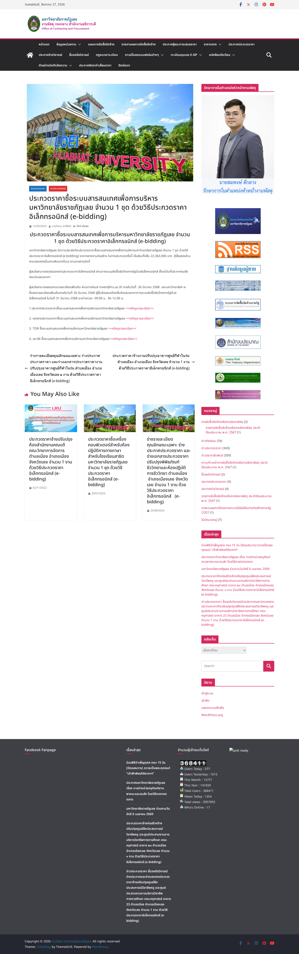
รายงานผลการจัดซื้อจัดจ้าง (138, 44)
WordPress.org (212, 715)
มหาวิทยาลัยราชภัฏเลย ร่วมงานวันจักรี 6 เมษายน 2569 (235, 569)
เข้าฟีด (205, 700)
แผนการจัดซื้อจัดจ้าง (101, 44)
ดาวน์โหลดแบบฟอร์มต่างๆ (142, 55)
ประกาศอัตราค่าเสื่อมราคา (95, 65)
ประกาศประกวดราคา (242, 44)
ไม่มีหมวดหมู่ (209, 520)
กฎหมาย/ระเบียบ (107, 55)
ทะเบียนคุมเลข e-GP (184, 55)
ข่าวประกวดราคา (38, 188)
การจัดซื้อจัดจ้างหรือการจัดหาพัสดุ (222, 422)
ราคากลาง (210, 44)
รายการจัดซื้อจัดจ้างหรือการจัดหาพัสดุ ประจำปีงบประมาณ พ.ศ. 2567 (233, 430)
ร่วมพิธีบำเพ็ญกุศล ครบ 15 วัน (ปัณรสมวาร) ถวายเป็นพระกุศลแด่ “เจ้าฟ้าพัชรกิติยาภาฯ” (237, 547)
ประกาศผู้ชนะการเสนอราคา (180, 44)
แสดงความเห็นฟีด (212, 708)
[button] (78, 44)
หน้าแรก (44, 44)
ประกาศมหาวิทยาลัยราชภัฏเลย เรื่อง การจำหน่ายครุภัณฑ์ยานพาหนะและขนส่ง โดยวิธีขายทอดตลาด (235, 559)
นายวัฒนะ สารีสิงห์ (61, 226)
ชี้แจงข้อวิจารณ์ (79, 55)
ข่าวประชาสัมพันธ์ (58, 188)
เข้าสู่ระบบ (207, 693)
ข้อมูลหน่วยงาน (66, 44)
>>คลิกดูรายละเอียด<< (139, 308)
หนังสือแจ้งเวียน (219, 55)
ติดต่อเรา (124, 65)
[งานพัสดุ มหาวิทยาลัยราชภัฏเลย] (30, 55)
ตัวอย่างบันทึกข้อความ (53, 65)
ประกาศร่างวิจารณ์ (50, 55)
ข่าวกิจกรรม (208, 441)
